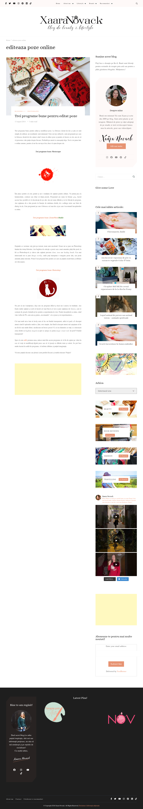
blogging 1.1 (20, 111)
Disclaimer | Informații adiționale (89, 806)
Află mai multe (116, 146)
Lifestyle (80, 3)
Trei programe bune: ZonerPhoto (48, 218)
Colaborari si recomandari (33, 799)
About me (9, 799)
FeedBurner (121, 671)
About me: (67, 3)
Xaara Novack (60, 806)
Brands (91, 3)
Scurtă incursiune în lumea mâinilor (116, 344)
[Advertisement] (48, 379)
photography (33, 111)
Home (58, 3)
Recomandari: (105, 3)
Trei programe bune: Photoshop (48, 270)
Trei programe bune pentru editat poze (46, 116)
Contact (18, 799)
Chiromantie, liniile (116, 232)
